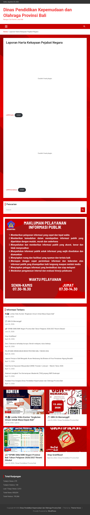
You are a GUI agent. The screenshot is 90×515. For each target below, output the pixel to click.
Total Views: (8, 493)
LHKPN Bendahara (11, 190)
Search (83, 209)
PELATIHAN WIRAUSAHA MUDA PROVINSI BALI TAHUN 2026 (27, 351)
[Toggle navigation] (6, 26)
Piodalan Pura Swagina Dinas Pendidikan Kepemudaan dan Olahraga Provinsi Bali (34, 381)
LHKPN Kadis (10, 115)
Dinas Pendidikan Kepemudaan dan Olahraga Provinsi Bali (40, 508)
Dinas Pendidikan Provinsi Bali (68, 420)
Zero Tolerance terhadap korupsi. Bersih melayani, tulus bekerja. (28, 344)
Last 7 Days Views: (10, 489)
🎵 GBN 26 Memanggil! (13, 321)
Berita (8, 412)
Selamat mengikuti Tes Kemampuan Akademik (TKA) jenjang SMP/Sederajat (32, 373)
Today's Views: (8, 481)
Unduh (19, 115)
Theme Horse (76, 508)
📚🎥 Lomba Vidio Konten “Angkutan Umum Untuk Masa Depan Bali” (29, 314)
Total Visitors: (8, 496)
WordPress (52, 511)
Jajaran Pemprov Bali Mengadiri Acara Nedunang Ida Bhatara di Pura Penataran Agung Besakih (39, 358)
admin (17, 423)
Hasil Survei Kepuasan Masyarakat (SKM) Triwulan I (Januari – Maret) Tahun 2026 (34, 366)
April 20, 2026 (52, 458)
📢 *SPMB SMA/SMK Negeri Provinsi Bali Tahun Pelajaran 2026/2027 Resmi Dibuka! (35, 329)
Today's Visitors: (9, 485)
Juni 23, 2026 (52, 420)
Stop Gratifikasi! (10, 336)
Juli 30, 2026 (9, 423)
